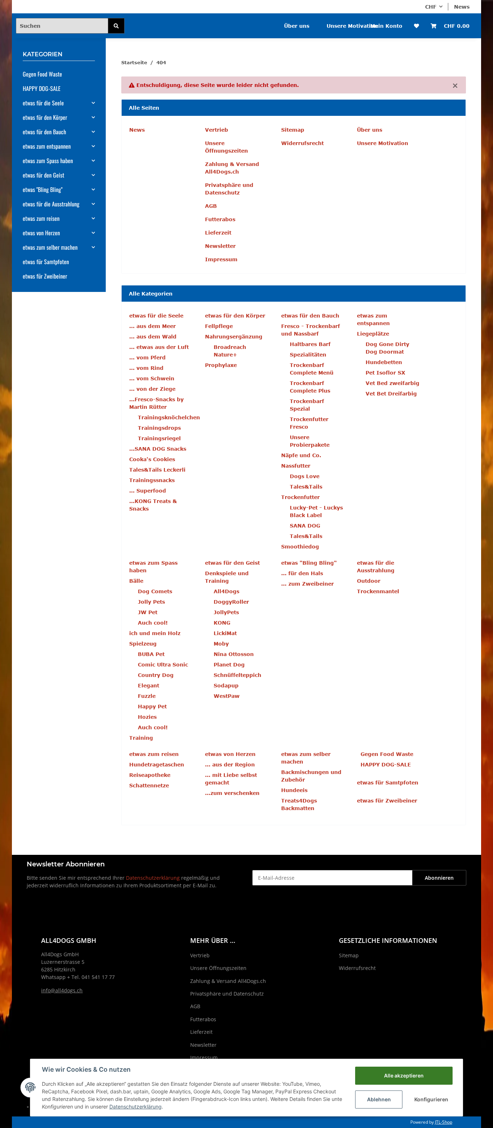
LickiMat (225, 633)
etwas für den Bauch (44, 131)
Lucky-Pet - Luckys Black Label (316, 511)
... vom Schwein (151, 378)
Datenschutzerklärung (153, 877)
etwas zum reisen (41, 218)
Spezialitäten (308, 354)
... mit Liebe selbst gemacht (231, 779)
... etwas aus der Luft (159, 347)
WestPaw (227, 696)
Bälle (136, 581)
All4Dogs (226, 591)
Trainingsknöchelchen (169, 417)
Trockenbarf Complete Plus (310, 387)
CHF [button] (430, 7)
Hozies (147, 717)
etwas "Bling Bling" (42, 189)
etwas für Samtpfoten (387, 782)
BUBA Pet (151, 654)
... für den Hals (302, 573)
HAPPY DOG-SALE (386, 764)
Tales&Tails (306, 487)
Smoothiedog (300, 546)
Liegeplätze (373, 334)
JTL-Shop (443, 1122)
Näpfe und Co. (301, 455)
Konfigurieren (431, 1099)
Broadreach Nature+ (230, 351)
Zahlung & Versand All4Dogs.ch (232, 168)
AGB (211, 206)
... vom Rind (146, 368)
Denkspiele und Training (227, 577)
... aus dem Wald (152, 336)
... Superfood (147, 491)
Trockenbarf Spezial (307, 405)
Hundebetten (384, 362)
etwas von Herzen (41, 232)
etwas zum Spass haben (48, 160)
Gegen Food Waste (387, 754)
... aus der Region (230, 764)
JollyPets (226, 612)
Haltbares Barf (310, 344)
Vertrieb (216, 130)
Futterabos (220, 219)
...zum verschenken (232, 793)
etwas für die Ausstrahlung (51, 204)
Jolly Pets (151, 602)
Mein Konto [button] (386, 26)
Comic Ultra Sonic (163, 664)
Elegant (148, 685)
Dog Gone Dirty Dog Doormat (387, 348)
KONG (222, 623)
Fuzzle (147, 696)
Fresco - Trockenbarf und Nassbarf (310, 330)
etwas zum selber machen (50, 247)
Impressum (221, 259)
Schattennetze (149, 785)
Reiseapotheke (149, 775)
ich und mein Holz (154, 633)
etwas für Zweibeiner (387, 800)
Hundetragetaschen (156, 764)
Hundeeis (294, 790)
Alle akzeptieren (404, 1075)
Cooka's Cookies (152, 459)
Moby (221, 643)
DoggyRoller (231, 602)
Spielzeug (143, 643)
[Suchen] (116, 26)
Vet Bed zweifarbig (392, 383)
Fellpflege (219, 326)
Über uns (296, 26)
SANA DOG (305, 526)
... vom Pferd (147, 357)
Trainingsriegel (159, 438)
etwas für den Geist (43, 175)
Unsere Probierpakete (310, 441)
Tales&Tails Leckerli (157, 470)
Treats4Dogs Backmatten (299, 804)
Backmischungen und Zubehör (311, 776)
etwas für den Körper (45, 117)
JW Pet (147, 612)
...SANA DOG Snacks (157, 449)
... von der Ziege (152, 389)
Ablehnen (379, 1099)
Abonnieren (439, 877)
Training (141, 738)
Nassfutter (295, 466)
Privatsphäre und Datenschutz (229, 189)
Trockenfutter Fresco (309, 423)
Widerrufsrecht (302, 143)
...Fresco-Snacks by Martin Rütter (156, 403)
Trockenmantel (378, 591)
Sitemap (292, 130)
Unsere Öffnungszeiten (226, 147)
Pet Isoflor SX (385, 373)
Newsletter (220, 246)
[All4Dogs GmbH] (166, 21)
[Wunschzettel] (416, 25)
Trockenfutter (300, 497)
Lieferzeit (218, 232)
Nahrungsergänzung (233, 336)
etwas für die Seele (43, 103)
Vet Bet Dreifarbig (391, 393)
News (462, 7)
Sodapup (226, 685)
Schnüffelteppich (237, 675)
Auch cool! (153, 623)
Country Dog (156, 675)
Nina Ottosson (234, 654)
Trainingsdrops (159, 428)
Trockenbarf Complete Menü (311, 369)
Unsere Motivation (352, 26)
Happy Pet (152, 706)
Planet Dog (229, 664)
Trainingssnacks (152, 480)
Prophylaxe (221, 365)
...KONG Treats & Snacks (153, 505)
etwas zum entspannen (47, 146)
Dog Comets (155, 591)
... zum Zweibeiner (307, 584)
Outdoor (368, 581)
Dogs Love (304, 476)
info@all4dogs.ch (62, 990)
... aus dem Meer (152, 326)
